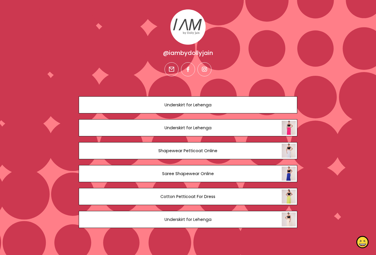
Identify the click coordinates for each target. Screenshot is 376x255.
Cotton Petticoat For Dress (187, 196)
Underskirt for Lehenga (188, 105)
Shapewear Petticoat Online (187, 151)
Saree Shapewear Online (188, 174)
